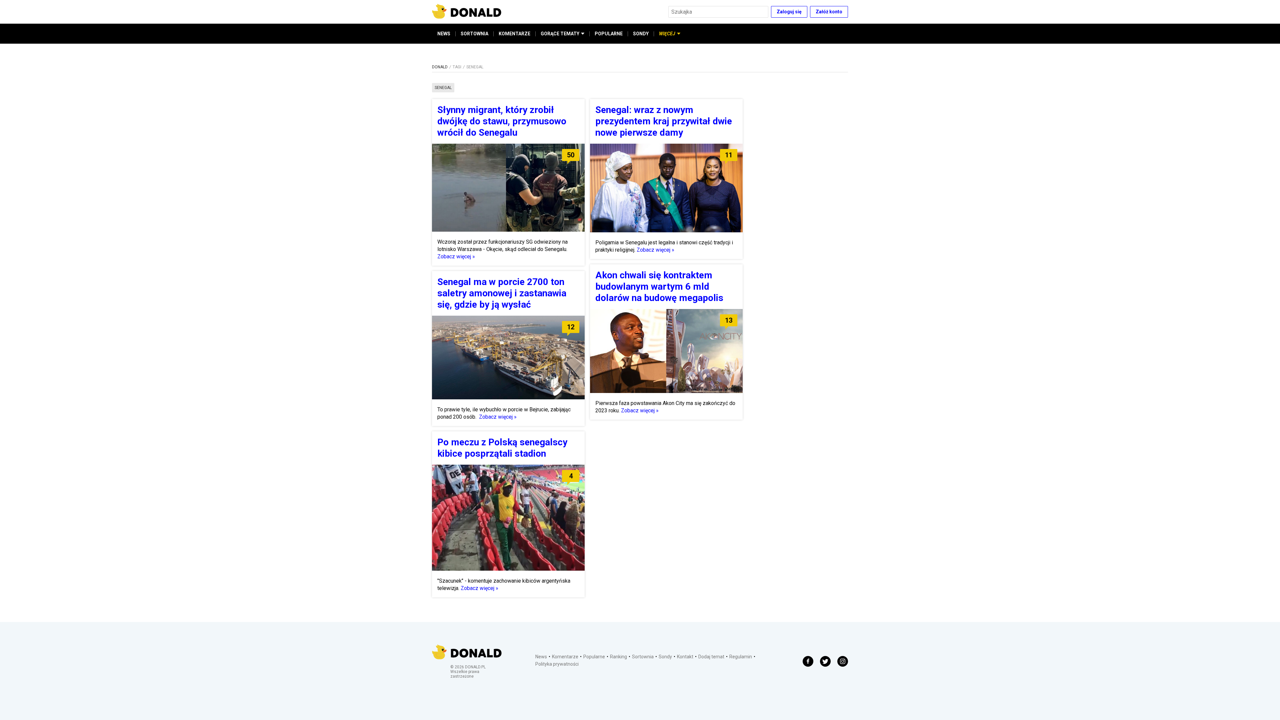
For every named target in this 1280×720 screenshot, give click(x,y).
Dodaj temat (711, 656)
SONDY (641, 33)
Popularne (594, 656)
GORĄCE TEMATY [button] (560, 33)
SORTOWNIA (474, 33)
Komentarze (565, 656)
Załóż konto (829, 11)
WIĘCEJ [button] (667, 33)
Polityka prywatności (557, 664)
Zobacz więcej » (456, 256)
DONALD (440, 67)
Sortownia (643, 656)
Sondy (665, 656)
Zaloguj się (789, 11)
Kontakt (685, 656)
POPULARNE (609, 33)
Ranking (618, 656)
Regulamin (740, 656)
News (541, 656)
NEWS (443, 33)
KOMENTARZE (514, 33)
